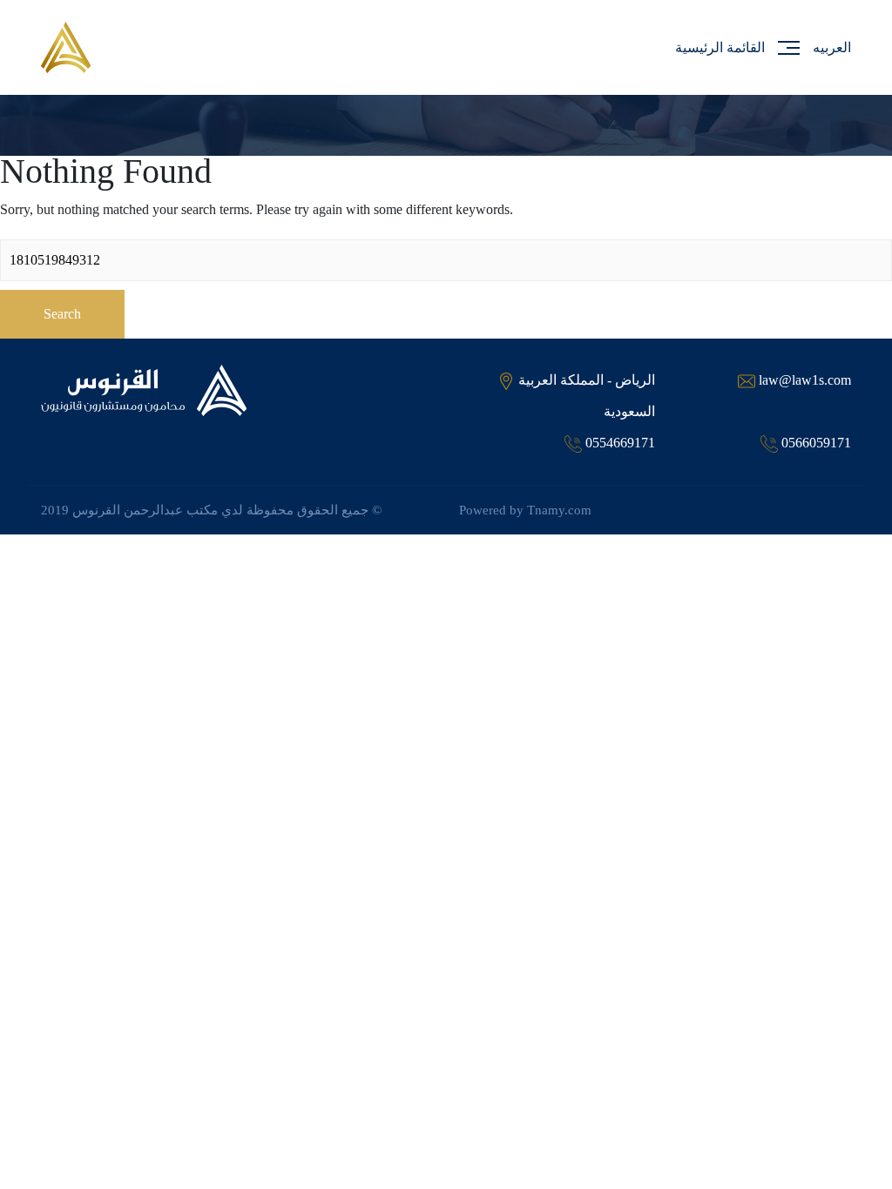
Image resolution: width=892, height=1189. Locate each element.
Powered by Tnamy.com (525, 510)
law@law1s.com (805, 380)
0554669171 (620, 442)
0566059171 (816, 442)
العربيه (832, 47)
